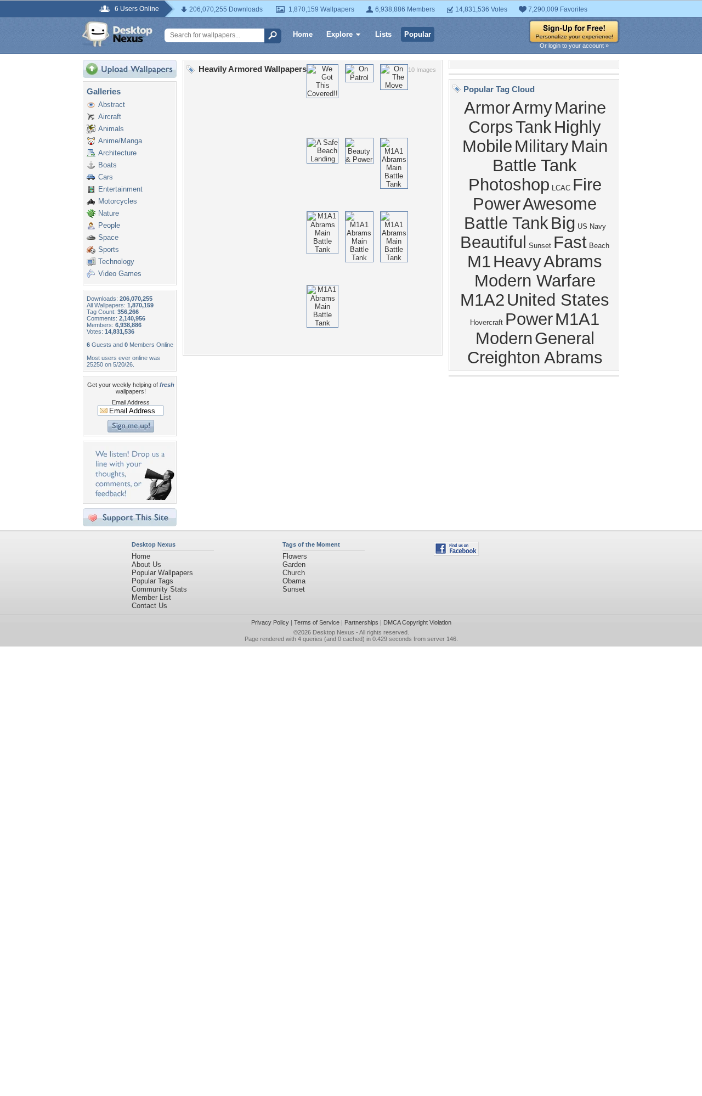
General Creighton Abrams (535, 348)
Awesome (560, 203)
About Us (146, 564)
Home (303, 34)
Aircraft (109, 117)
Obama (293, 581)
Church (293, 573)
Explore (339, 34)
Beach (599, 245)
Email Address (131, 402)
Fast (570, 242)
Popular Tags (152, 581)
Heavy (517, 261)
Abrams (573, 261)
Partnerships (361, 622)
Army (532, 107)
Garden (293, 564)
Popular (417, 34)
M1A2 (482, 299)
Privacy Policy (270, 622)
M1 (479, 261)
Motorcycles (117, 201)
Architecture (117, 153)
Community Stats (159, 589)
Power (529, 319)
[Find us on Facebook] (456, 553)
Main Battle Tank (550, 156)
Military (541, 146)
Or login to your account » (574, 45)
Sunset (540, 245)
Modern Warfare (535, 280)
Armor (487, 107)
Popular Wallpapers (162, 573)
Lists (383, 34)
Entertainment (120, 189)
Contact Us (149, 606)
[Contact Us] (133, 497)
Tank (534, 126)
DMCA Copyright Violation (417, 622)
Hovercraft (486, 322)
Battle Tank (506, 222)
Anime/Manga (120, 141)
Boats (107, 165)
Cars (105, 177)
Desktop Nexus (333, 632)
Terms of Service (316, 622)
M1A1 (577, 319)
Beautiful (493, 242)
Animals (111, 129)
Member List (151, 597)
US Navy (592, 226)
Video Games (119, 273)
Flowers (294, 556)
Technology (116, 261)
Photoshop (509, 184)
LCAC (561, 188)
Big (563, 222)
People (109, 225)
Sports (108, 249)
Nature (108, 213)
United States (558, 299)
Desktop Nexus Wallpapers (117, 34)
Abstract (111, 104)
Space (108, 237)
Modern (504, 338)
